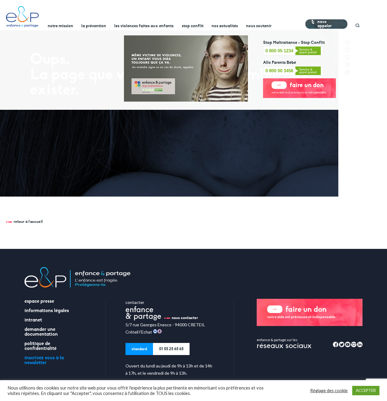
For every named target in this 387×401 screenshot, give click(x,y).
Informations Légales (46, 311)
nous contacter (185, 317)
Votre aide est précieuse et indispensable (299, 87)
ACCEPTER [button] (366, 390)
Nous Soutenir (259, 26)
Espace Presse (39, 301)
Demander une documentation (41, 331)
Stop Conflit (192, 26)
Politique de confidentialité (40, 346)
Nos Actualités (225, 26)
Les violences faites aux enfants (144, 26)
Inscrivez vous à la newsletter (44, 360)
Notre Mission (60, 26)
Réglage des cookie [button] (329, 390)
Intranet (33, 320)
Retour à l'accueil (28, 221)
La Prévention (93, 26)
